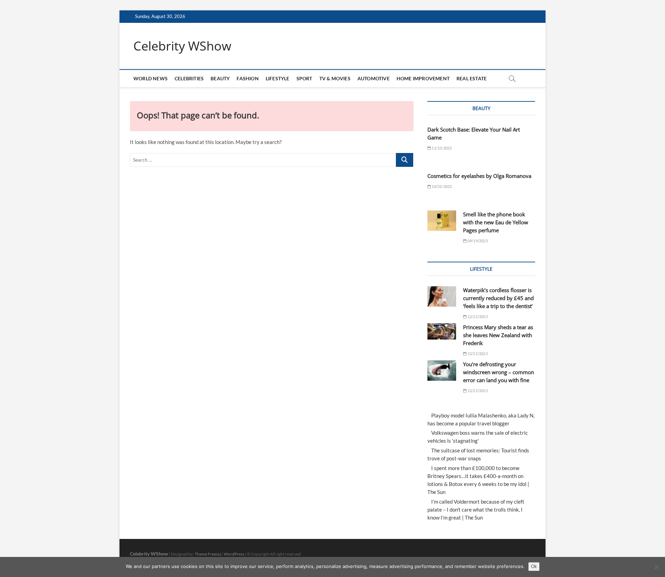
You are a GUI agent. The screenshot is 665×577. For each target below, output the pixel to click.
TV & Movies (335, 78)
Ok (534, 566)
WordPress (234, 554)
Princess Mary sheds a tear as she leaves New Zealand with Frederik (498, 335)
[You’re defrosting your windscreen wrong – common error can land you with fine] (441, 370)
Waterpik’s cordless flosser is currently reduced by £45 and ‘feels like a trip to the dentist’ (498, 298)
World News (150, 78)
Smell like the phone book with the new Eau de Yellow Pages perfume (495, 222)
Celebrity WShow (182, 46)
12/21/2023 (477, 316)
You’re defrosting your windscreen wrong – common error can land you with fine (498, 372)
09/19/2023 (477, 240)
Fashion (247, 78)
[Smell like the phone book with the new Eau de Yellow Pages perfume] (441, 220)
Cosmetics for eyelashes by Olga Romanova (479, 175)
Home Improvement (423, 78)
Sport (304, 78)
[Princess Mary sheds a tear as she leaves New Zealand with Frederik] (441, 331)
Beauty (220, 78)
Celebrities (189, 78)
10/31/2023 (441, 186)
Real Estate (471, 78)
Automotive (373, 78)
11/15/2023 (441, 148)
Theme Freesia (208, 554)
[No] (656, 567)
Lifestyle (278, 78)
